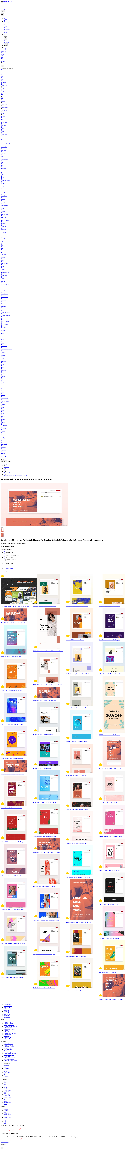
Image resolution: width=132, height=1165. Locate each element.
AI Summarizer (7, 1056)
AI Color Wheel (7, 1048)
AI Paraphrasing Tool (9, 1055)
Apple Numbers (7, 1095)
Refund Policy (7, 1117)
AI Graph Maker (8, 1038)
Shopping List (7, 472)
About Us (6, 1109)
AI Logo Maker (7, 1022)
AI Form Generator (8, 1031)
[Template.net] (8, 2)
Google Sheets (7, 1090)
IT (4, 1074)
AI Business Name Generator (11, 1060)
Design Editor (7, 1007)
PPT (5, 1084)
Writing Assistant (8, 1008)
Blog (5, 1121)
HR (4, 1069)
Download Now (4, 1142)
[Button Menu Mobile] (2, 2)
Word (5, 1082)
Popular (5, 1104)
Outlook (6, 1087)
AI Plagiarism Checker (9, 1057)
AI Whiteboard (7, 1034)
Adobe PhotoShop (8, 568)
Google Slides (7, 1091)
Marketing (6, 1065)
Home (5, 464)
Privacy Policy (7, 1114)
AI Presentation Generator (10, 1033)
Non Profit (6, 1075)
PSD (5, 1098)
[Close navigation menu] (2, 14)
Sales (5, 1067)
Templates (6, 467)
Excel (5, 1083)
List (5, 470)
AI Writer (6, 1030)
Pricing (5, 1112)
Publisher (6, 1086)
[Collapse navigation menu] (2, 66)
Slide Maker (7, 1010)
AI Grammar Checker (9, 1059)
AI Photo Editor (7, 1037)
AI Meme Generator (8, 1045)
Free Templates (7, 1102)
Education (6, 1076)
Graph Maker (7, 1017)
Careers (5, 1120)
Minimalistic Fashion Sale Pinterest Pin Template (15, 475)
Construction (7, 1072)
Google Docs (7, 1088)
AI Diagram (6, 1036)
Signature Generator (8, 1050)
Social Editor (7, 1015)
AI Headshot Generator (9, 1046)
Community (6, 1110)
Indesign (6, 1101)
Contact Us (6, 1113)
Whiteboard (6, 1011)
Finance (5, 1071)
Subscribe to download (6, 549)
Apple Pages (7, 1094)
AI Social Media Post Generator (11, 1026)
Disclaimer (6, 1118)
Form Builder (7, 1013)
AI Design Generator (9, 1025)
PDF (5, 1093)
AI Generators (7, 1004)
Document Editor (8, 1006)
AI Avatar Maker (8, 1052)
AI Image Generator (8, 1023)
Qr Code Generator (8, 1044)
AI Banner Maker (8, 1027)
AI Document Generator (9, 1029)
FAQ (5, 1123)
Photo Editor (7, 1014)
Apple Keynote (7, 1097)
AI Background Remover (10, 1053)
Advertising (6, 1068)
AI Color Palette (8, 1049)
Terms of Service (8, 1116)
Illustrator (6, 1099)
